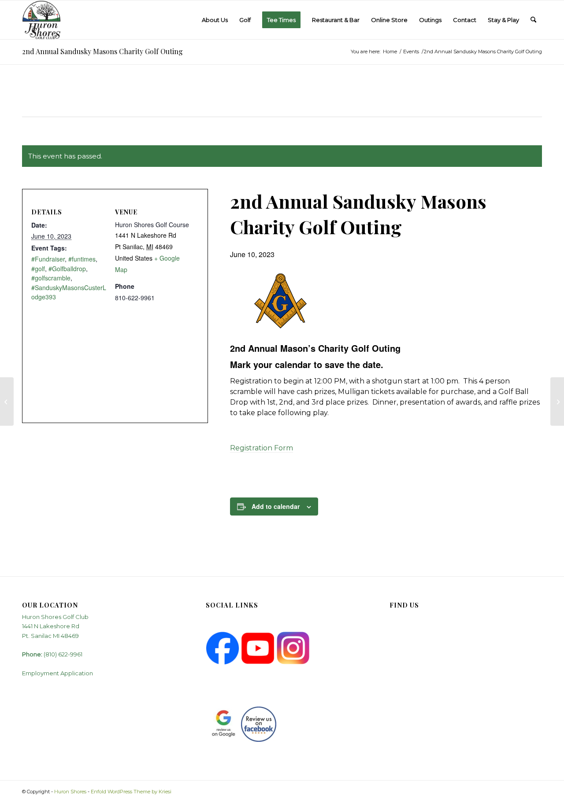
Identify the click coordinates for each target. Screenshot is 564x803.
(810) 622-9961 (63, 654)
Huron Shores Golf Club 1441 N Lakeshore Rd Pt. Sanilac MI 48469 (55, 626)
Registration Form (261, 448)
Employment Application (57, 673)
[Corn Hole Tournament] (7, 401)
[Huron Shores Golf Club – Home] (41, 19)
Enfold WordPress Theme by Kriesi (131, 791)
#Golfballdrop (67, 268)
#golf (38, 268)
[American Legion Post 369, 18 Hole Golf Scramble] (557, 401)
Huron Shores (70, 791)
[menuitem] (215, 19)
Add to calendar (276, 506)
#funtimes (82, 258)
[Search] (533, 19)
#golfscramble (50, 277)
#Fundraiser (48, 258)
